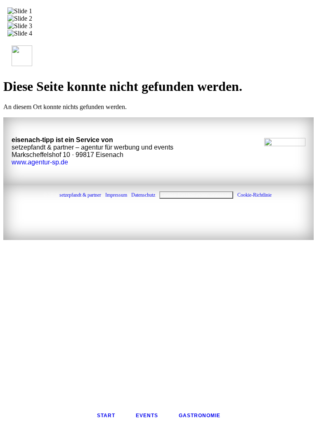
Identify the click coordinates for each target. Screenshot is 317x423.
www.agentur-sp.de (40, 162)
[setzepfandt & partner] (284, 151)
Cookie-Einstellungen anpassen (196, 195)
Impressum (116, 195)
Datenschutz (143, 195)
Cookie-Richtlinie (254, 195)
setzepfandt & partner (80, 195)
